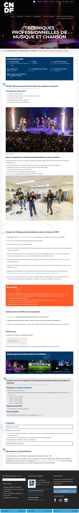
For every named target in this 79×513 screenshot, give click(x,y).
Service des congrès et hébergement (13, 493)
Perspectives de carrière (12, 426)
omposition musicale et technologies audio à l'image (24, 273)
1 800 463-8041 (46, 482)
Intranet (58, 1)
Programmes (37, 16)
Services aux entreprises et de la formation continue (65, 17)
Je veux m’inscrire (39, 511)
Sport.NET (45, 1)
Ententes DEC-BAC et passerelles (15, 443)
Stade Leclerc (7, 495)
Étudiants (28, 16)
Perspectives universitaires (13, 430)
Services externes (49, 16)
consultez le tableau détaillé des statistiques (48, 460)
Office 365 (51, 1)
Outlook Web (65, 1)
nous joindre (42, 499)
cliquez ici (40, 415)
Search (34, 2)
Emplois (72, 1)
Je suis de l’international (66, 511)
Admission (20, 16)
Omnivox (39, 1)
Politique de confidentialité (11, 497)
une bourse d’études (23, 237)
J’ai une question (13, 511)
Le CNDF (12, 16)
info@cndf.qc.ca (45, 484)
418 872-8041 (42, 480)
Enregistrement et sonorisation (50, 273)
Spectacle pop (11, 317)
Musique (17, 371)
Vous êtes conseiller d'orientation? (12, 487)
